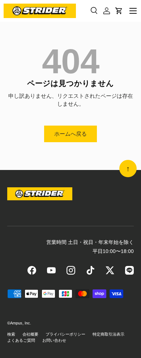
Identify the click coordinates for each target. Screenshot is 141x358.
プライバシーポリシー (65, 334)
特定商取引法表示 (108, 334)
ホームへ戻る (70, 133)
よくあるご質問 (21, 340)
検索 (11, 334)
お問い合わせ (54, 340)
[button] (119, 11)
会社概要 (30, 334)
